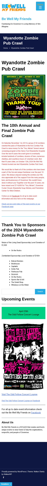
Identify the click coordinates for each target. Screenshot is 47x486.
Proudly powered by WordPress (14, 471)
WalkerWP (8, 474)
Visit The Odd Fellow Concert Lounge (19, 394)
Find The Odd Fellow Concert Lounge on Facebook (21, 400)
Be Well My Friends (16, 19)
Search (40, 291)
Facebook (16, 196)
